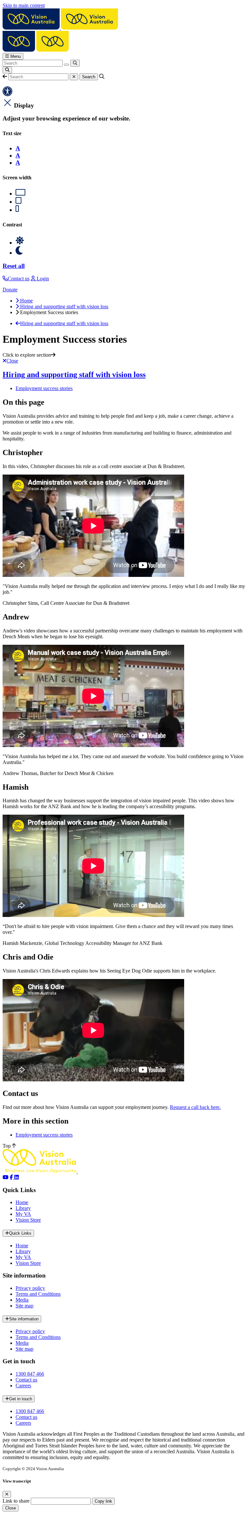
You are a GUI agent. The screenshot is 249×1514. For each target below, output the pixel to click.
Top (7, 1146)
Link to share (16, 1501)
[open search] (7, 70)
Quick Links (20, 1233)
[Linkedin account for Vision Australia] (16, 1177)
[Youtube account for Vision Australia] (5, 1177)
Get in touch (20, 1398)
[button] (5, 76)
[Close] (7, 1494)
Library (23, 1208)
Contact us (26, 1379)
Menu (15, 56)
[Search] (75, 63)
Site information (24, 1319)
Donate (10, 289)
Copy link (103, 1501)
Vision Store (28, 1220)
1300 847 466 (30, 1374)
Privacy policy (30, 1288)
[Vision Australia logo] (60, 28)
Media (22, 1300)
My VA (23, 1214)
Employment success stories (44, 388)
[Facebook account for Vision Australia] (12, 1177)
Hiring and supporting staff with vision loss (74, 374)
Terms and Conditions (38, 1294)
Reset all (14, 265)
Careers (23, 1385)
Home (22, 1202)
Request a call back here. (195, 1107)
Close (10, 1508)
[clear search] (66, 65)
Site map (24, 1305)
